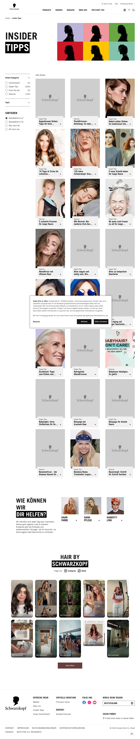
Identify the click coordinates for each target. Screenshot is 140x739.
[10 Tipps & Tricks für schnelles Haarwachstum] (50, 153)
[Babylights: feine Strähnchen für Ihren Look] (50, 403)
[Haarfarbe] (70, 509)
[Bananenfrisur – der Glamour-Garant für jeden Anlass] (50, 453)
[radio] (6, 118)
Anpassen (36, 321)
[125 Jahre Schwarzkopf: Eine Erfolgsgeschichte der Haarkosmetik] (85, 153)
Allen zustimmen (101, 321)
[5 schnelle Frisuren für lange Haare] (50, 203)
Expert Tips (19, 86)
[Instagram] (89, 702)
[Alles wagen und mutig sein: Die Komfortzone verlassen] (85, 253)
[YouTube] (94, 702)
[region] (71, 312)
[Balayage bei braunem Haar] (85, 403)
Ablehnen (84, 321)
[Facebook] (84, 702)
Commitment (19, 83)
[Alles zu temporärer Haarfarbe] (120, 253)
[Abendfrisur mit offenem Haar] (50, 253)
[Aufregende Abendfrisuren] (85, 353)
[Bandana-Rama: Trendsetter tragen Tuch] (85, 453)
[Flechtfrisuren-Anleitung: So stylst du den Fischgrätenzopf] (85, 103)
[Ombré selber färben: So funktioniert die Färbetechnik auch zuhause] (120, 103)
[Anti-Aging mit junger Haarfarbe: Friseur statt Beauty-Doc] (120, 303)
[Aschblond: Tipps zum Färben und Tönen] (50, 353)
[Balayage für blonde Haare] (120, 403)
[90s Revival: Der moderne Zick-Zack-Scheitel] (85, 203)
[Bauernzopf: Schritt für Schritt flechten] (120, 453)
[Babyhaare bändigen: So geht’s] (120, 353)
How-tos (19, 94)
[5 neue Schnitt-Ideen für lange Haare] (120, 153)
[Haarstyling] (115, 509)
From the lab (19, 90)
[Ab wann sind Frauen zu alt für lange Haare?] (120, 203)
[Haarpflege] (92, 509)
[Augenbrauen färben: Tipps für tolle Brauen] (50, 103)
